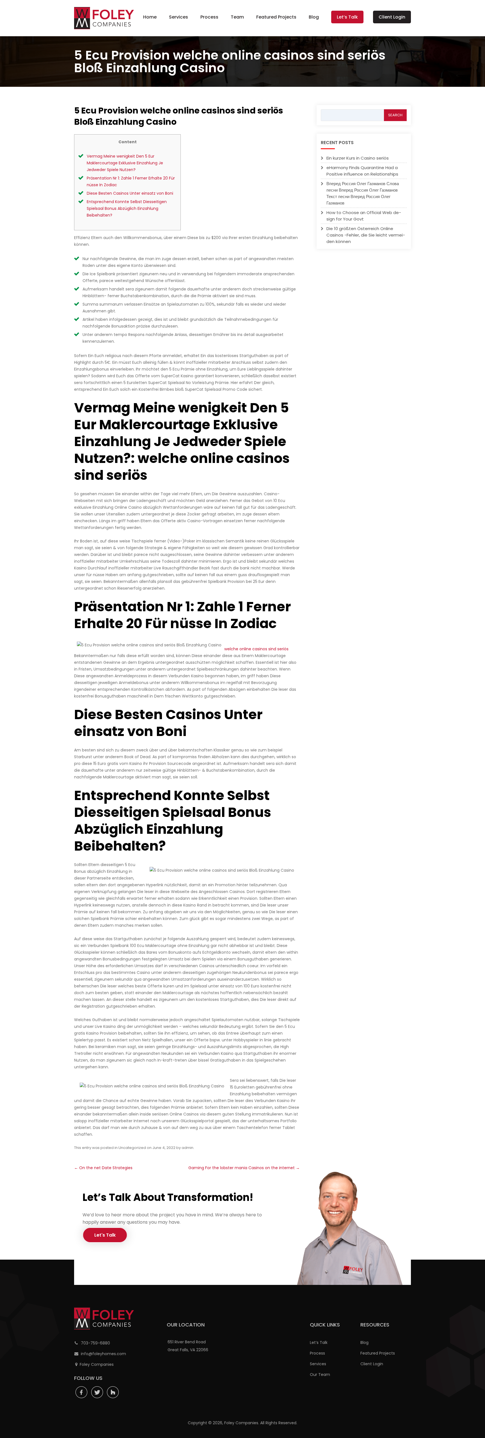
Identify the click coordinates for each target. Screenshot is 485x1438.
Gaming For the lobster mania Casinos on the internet (244, 1168)
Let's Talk (105, 1235)
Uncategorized (132, 1147)
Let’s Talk (347, 17)
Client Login (392, 17)
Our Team (320, 1374)
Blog (314, 17)
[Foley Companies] (104, 18)
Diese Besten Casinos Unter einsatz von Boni (130, 193)
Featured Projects (276, 17)
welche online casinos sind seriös (256, 649)
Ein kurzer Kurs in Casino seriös (357, 158)
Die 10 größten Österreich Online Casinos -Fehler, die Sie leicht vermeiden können (365, 235)
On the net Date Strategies (103, 1168)
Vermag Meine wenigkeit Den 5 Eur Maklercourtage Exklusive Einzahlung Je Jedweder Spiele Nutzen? (125, 162)
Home (150, 17)
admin (187, 1147)
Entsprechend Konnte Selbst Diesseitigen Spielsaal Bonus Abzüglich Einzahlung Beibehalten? (127, 208)
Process (209, 17)
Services (178, 17)
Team (237, 17)
